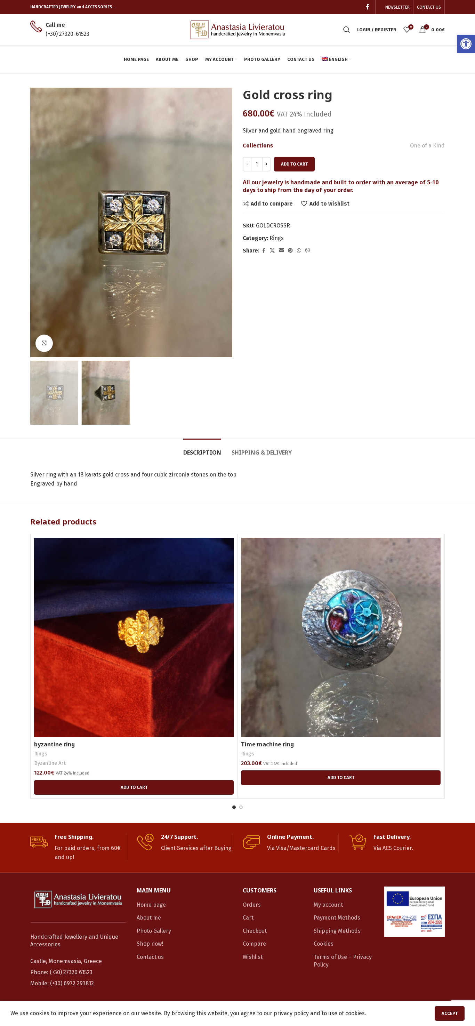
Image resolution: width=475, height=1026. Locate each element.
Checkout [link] (255, 931)
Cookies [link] (323, 943)
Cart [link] (248, 917)
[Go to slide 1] (234, 807)
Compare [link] (254, 943)
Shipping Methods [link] (337, 931)
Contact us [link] (150, 957)
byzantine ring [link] (54, 744)
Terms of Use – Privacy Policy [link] (343, 961)
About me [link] (149, 917)
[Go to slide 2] (241, 807)
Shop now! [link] (150, 943)
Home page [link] (151, 904)
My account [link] (328, 904)
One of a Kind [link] (427, 145)
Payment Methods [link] (337, 917)
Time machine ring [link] (267, 744)
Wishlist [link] (253, 957)
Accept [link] (450, 1013)
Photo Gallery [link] (154, 931)
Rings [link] (276, 238)
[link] (466, 44)
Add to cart (294, 164)
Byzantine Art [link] (50, 763)
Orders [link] (252, 904)
